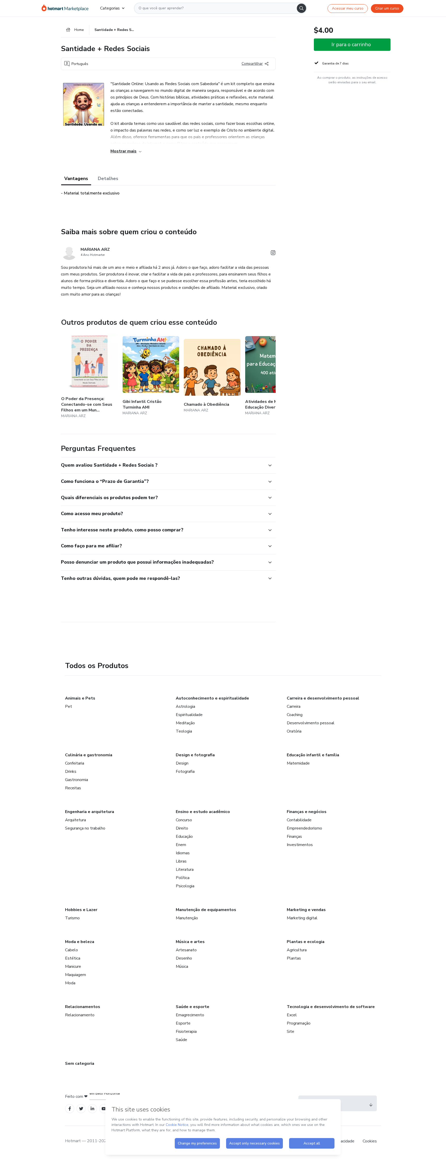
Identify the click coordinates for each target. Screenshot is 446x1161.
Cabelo (71, 950)
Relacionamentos (82, 1007)
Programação (298, 1023)
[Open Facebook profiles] (69, 1108)
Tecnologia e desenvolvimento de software (331, 1007)
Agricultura (297, 950)
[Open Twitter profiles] (81, 1108)
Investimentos (300, 845)
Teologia (184, 731)
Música (182, 966)
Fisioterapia (186, 1031)
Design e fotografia (195, 755)
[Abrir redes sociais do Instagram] (273, 253)
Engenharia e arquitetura (89, 812)
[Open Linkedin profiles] (92, 1108)
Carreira (293, 706)
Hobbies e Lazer (81, 910)
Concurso (184, 820)
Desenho (184, 958)
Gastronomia (76, 780)
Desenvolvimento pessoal (310, 723)
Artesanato (186, 950)
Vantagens (76, 178)
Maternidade (298, 763)
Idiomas (183, 853)
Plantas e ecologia (305, 942)
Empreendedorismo (304, 828)
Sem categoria (79, 1063)
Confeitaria (74, 763)
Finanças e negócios (306, 812)
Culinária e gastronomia (88, 755)
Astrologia (185, 706)
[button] (162, 465)
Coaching (294, 715)
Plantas (294, 958)
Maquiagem (75, 975)
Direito (182, 828)
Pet (68, 706)
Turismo (72, 918)
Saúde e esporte (192, 1007)
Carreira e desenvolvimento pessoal (323, 698)
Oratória (294, 731)
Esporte (183, 1023)
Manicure (73, 966)
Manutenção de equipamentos (206, 910)
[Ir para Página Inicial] (67, 8)
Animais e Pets (80, 698)
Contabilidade (299, 820)
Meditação (185, 723)
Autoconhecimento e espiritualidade (212, 698)
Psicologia (185, 886)
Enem (181, 845)
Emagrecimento (190, 1015)
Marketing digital (302, 918)
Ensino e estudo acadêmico (203, 812)
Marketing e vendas (306, 910)
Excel (292, 1015)
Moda (70, 983)
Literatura (185, 869)
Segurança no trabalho (85, 828)
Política (182, 878)
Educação (184, 836)
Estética (72, 958)
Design (182, 763)
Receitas (73, 788)
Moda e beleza (79, 942)
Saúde (181, 1040)
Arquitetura (75, 820)
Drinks (70, 771)
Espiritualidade (189, 715)
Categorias (110, 8)
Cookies (370, 1141)
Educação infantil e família (313, 755)
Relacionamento (79, 1015)
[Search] (301, 8)
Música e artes (190, 942)
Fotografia (185, 771)
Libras (181, 861)
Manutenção (187, 918)
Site (290, 1031)
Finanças (294, 836)
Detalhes (108, 178)
